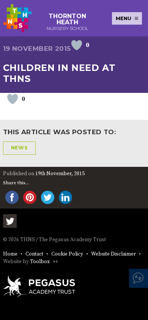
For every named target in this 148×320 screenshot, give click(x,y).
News (19, 148)
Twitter (10, 221)
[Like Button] (76, 45)
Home (10, 254)
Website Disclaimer (113, 254)
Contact (34, 254)
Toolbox (40, 262)
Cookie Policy (67, 254)
